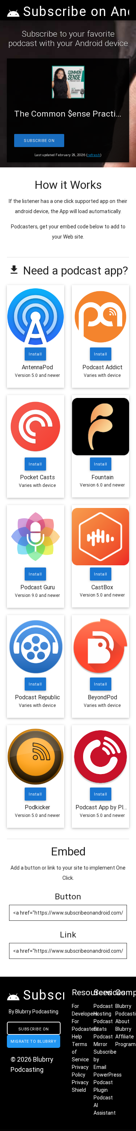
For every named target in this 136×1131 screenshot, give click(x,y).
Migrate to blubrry (33, 1041)
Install (35, 354)
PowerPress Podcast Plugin (107, 1082)
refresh (93, 154)
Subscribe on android (33, 1030)
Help (77, 1036)
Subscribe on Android (39, 142)
